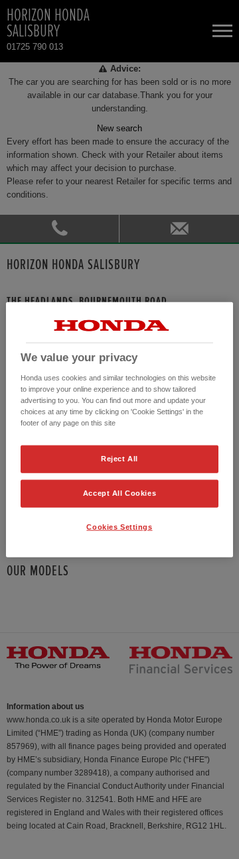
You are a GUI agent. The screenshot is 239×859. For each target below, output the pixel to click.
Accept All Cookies (119, 492)
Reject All (119, 459)
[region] (119, 429)
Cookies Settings (119, 526)
